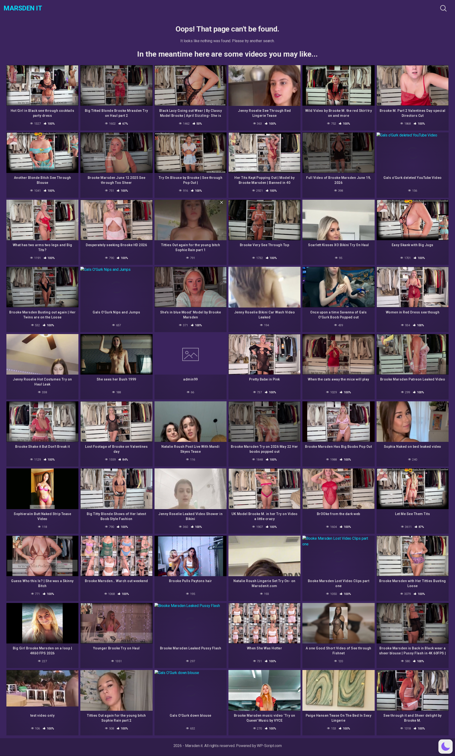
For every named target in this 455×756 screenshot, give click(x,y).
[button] (445, 746)
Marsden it (23, 8)
